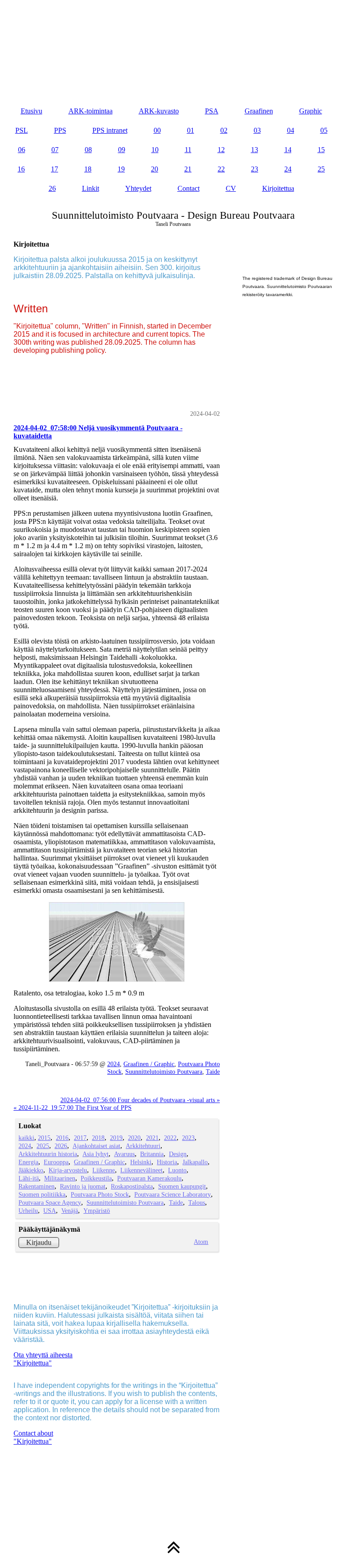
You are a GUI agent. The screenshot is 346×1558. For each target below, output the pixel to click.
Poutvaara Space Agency (49, 1202)
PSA (212, 111)
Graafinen (259, 111)
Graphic (310, 111)
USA (49, 1210)
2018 (98, 1137)
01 (190, 130)
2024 (113, 1063)
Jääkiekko (30, 1170)
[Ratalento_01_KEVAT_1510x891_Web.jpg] (117, 942)
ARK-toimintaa (90, 111)
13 (254, 149)
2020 (134, 1137)
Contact (189, 188)
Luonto (177, 1170)
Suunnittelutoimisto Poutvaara (163, 1071)
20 (154, 169)
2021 (152, 1137)
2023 (188, 1137)
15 (321, 149)
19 (121, 169)
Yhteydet (138, 188)
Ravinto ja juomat (82, 1186)
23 (254, 169)
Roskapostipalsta (132, 1186)
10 (155, 149)
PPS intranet (109, 130)
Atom (201, 1241)
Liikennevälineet (141, 1170)
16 (21, 169)
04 (290, 130)
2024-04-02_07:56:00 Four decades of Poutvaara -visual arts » (140, 1099)
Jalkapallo (195, 1162)
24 (287, 169)
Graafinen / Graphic (148, 1063)
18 (87, 169)
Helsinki (140, 1162)
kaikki (26, 1137)
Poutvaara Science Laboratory (172, 1194)
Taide (213, 1071)
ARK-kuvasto (159, 111)
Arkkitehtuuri (143, 1145)
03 (257, 130)
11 (188, 149)
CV (231, 188)
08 (88, 149)
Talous (196, 1202)
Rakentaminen (36, 1186)
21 (187, 169)
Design (178, 1153)
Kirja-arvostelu (68, 1170)
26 (52, 188)
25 (321, 169)
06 (21, 149)
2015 (44, 1137)
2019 (116, 1137)
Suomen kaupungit (182, 1186)
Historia (167, 1162)
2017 (80, 1137)
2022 (170, 1137)
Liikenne (103, 1170)
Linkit (90, 188)
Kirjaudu (38, 1242)
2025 (42, 1145)
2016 (62, 1137)
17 (54, 169)
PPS (60, 130)
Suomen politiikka (41, 1194)
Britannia (152, 1153)
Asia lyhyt (95, 1153)
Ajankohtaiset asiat (96, 1145)
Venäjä (69, 1210)
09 (121, 149)
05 (324, 130)
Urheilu (28, 1210)
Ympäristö (96, 1210)
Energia (28, 1162)
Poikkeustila (96, 1178)
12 (221, 149)
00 (157, 130)
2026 (61, 1145)
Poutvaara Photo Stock (100, 1194)
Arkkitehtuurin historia (47, 1153)
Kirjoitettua (278, 188)
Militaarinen (59, 1178)
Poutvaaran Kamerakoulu (149, 1178)
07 (55, 149)
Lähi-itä (28, 1178)
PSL (21, 130)
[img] (173, 45)
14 (287, 149)
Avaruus (124, 1153)
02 (224, 130)
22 (221, 169)
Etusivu (31, 111)
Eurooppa (56, 1162)
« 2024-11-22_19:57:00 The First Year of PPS (73, 1107)
